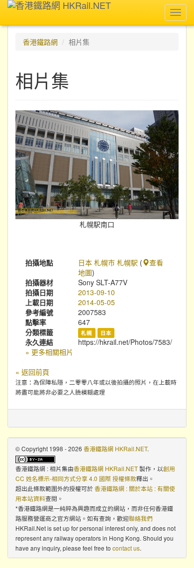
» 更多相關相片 (49, 352)
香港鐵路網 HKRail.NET (115, 448)
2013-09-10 (96, 292)
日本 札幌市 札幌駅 (108, 262)
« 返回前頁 (32, 372)
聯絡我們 (141, 518)
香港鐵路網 (40, 42)
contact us (126, 548)
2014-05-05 (96, 302)
